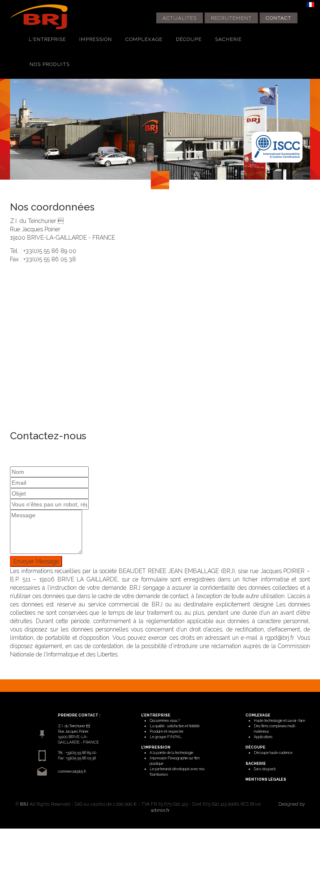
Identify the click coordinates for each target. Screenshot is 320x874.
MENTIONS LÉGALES (265, 779)
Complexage (143, 39)
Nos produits (50, 64)
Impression (95, 39)
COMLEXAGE (257, 715)
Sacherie (228, 39)
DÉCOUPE (255, 747)
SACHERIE (255, 763)
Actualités (179, 18)
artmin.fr (160, 810)
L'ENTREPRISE (155, 715)
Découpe (189, 39)
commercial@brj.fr (72, 771)
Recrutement (231, 18)
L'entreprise (47, 39)
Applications (263, 737)
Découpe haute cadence (273, 753)
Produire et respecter (167, 731)
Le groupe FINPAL (166, 737)
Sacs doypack (265, 769)
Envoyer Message (36, 561)
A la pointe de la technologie (171, 753)
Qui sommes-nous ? (165, 721)
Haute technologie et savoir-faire (279, 721)
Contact (278, 18)
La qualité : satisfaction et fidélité (175, 726)
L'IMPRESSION (155, 747)
